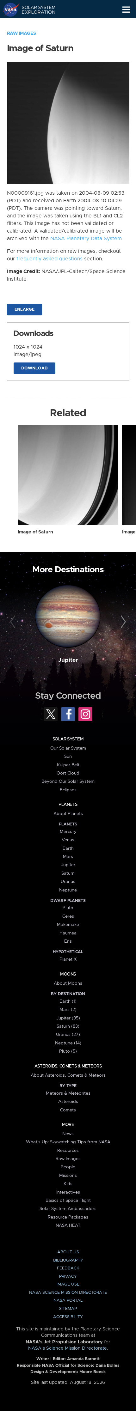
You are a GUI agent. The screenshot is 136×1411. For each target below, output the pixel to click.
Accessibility (68, 1317)
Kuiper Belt (68, 765)
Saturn (68, 873)
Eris (68, 941)
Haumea (68, 933)
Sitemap (68, 1309)
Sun (68, 756)
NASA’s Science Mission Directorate (67, 1348)
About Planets (68, 814)
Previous (14, 622)
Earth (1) (68, 1001)
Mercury (68, 832)
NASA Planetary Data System (86, 238)
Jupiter (68, 660)
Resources (68, 1150)
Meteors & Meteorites (68, 1093)
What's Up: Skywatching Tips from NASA (68, 1142)
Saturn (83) (68, 1026)
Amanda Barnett (83, 1359)
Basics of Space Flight (68, 1200)
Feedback (68, 1268)
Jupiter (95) (68, 1018)
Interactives (68, 1192)
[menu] (126, 10)
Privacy (68, 1276)
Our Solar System (68, 748)
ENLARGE (24, 309)
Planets (68, 804)
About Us (68, 1252)
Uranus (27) (68, 1034)
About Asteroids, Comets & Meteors (68, 1075)
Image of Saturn (35, 532)
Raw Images (21, 33)
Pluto (68, 908)
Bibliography (68, 1260)
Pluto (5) (68, 1051)
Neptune (68, 890)
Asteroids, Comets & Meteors (68, 1066)
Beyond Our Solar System (68, 781)
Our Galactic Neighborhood (35, 24)
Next (122, 622)
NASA (8, 9)
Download (34, 368)
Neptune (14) (68, 1043)
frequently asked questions (49, 258)
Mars (68, 857)
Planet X (68, 959)
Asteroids (68, 1101)
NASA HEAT (68, 1225)
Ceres (68, 916)
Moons (68, 974)
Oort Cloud (68, 773)
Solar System (68, 739)
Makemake (68, 924)
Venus (68, 840)
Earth (68, 848)
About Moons (68, 983)
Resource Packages (68, 1217)
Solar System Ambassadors (68, 1209)
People (68, 1167)
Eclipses (68, 790)
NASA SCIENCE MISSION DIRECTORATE (68, 1293)
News (68, 1134)
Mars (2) (68, 1009)
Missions (68, 1175)
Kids (68, 1184)
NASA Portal (68, 1300)
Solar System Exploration (35, 9)
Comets (68, 1110)
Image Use (68, 1284)
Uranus (68, 881)
